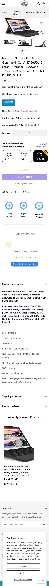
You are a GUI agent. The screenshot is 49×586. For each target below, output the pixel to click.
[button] (24, 125)
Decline (23, 572)
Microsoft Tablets (16, 12)
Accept (23, 565)
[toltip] (41, 32)
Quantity (6, 133)
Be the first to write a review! (24, 264)
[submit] (44, 524)
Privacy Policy (34, 558)
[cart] (44, 4)
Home (4, 12)
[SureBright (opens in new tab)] (43, 144)
